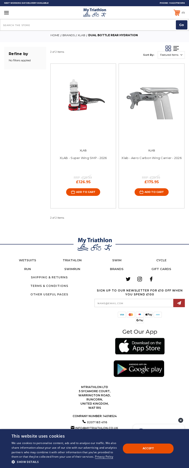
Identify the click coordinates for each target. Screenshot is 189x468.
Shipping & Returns (49, 277)
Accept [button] (148, 448)
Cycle (161, 260)
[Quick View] (78, 138)
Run (27, 269)
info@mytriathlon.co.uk (96, 428)
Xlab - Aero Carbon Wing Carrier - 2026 (151, 158)
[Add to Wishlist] (87, 138)
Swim (116, 260)
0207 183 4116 (97, 422)
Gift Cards (161, 269)
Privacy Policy (104, 457)
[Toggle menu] (22, 12)
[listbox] (171, 55)
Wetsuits (27, 260)
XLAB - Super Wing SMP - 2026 (83, 158)
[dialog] (94, 448)
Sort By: (148, 54)
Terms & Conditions (49, 286)
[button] (140, 347)
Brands (117, 269)
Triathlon (72, 260)
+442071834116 (177, 3)
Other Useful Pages (49, 294)
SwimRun (72, 269)
